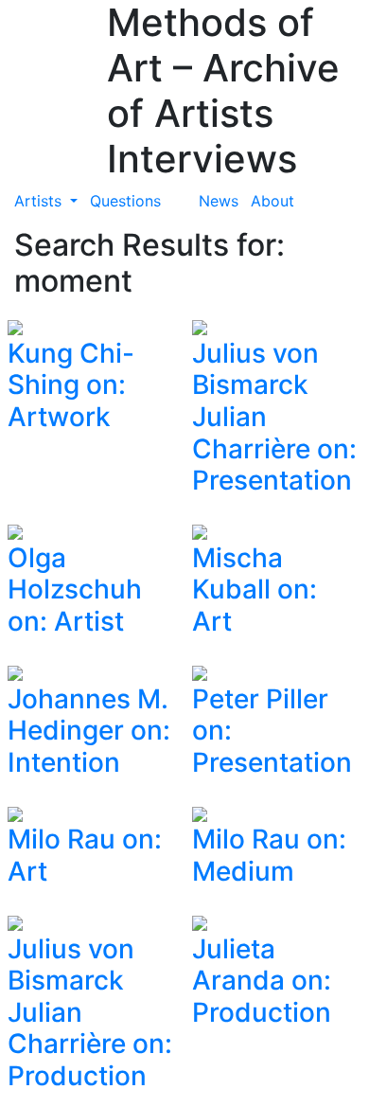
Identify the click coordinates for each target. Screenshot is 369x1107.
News (218, 200)
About (272, 200)
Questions (125, 200)
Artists (40, 200)
